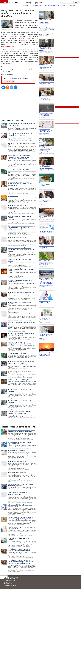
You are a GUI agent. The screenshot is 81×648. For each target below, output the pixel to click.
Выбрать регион (8, 583)
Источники (38, 5)
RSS (15, 585)
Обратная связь (7, 582)
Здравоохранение (7, 46)
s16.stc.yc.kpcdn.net (8, 29)
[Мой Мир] (15, 87)
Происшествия (55, 5)
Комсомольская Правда (19, 78)
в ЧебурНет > (73, 5)
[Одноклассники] (7, 87)
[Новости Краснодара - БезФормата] (9, 2)
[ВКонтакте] (3, 87)
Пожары (64, 5)
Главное (25, 5)
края (15, 29)
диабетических (23, 40)
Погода (46, 5)
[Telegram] (11, 87)
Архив (32, 5)
